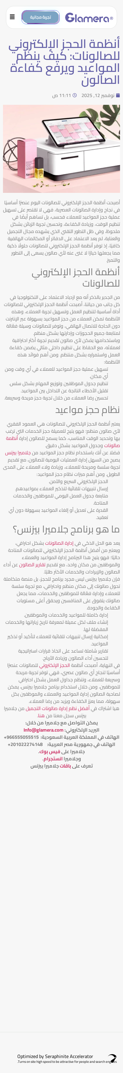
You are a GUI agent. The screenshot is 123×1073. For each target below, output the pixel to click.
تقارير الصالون (32, 564)
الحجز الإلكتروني (54, 665)
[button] (14, 17)
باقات (65, 765)
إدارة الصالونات (60, 542)
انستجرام (53, 758)
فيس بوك (49, 751)
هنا (41, 715)
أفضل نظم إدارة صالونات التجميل (57, 708)
